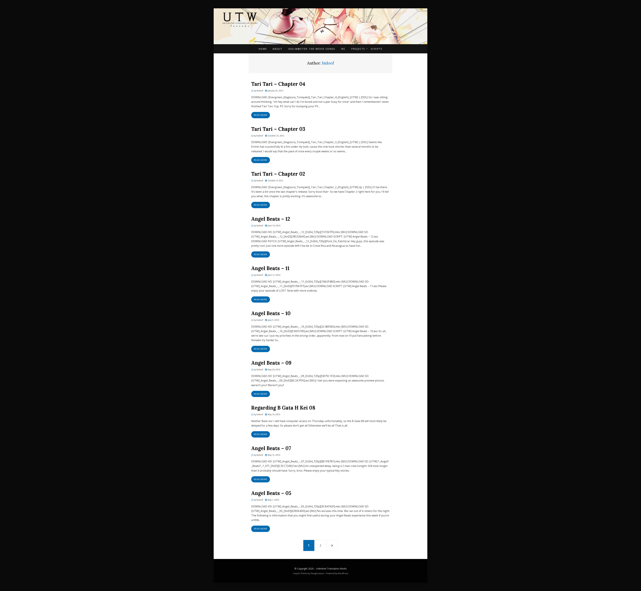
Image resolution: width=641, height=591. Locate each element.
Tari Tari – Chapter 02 (278, 174)
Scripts (376, 48)
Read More (260, 114)
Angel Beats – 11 (270, 268)
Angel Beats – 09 (271, 363)
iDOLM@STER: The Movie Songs (311, 48)
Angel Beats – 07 (271, 448)
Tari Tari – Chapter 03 (278, 129)
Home (263, 48)
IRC (343, 48)
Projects (358, 48)
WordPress (343, 573)
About (277, 48)
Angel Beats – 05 (271, 493)
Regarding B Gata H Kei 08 (283, 408)
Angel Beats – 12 (270, 219)
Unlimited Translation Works (331, 568)
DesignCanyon (317, 573)
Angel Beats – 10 (271, 313)
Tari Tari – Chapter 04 (278, 84)
